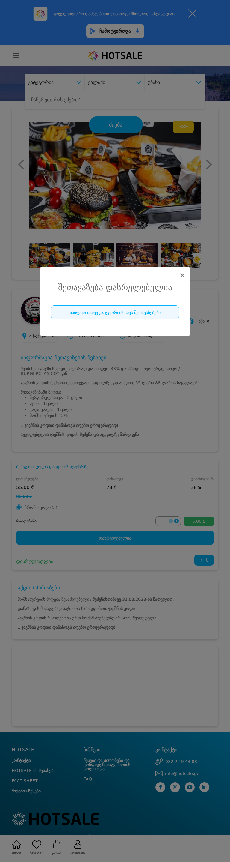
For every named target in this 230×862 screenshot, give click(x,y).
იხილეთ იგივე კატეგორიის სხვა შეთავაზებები (115, 312)
